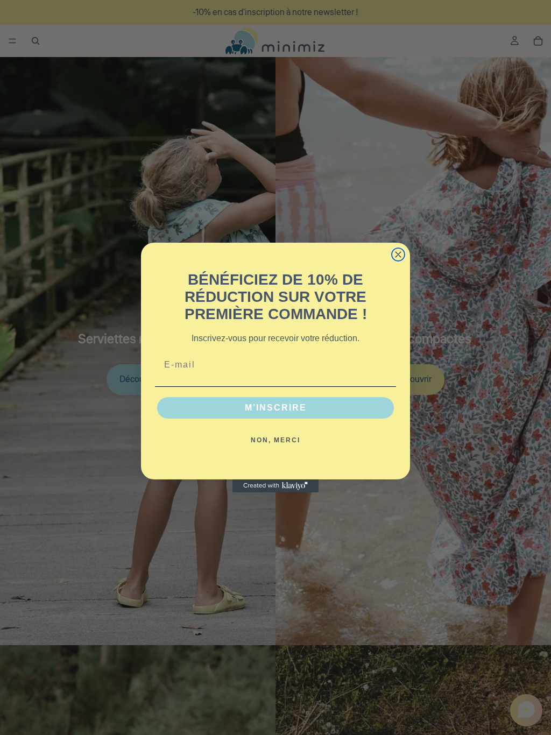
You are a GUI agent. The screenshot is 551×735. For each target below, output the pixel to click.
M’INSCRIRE (276, 407)
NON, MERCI (275, 440)
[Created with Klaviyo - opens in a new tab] (275, 485)
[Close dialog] (398, 254)
